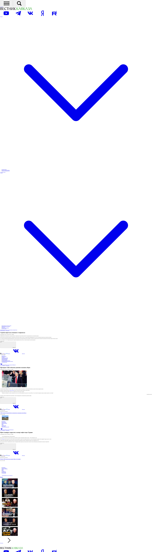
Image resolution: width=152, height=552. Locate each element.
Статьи (4, 172)
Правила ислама (4, 328)
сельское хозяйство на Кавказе (6, 360)
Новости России (4, 356)
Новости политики (4, 423)
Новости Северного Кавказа (6, 170)
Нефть (3, 485)
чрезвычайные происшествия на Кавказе (7, 361)
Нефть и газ (3, 327)
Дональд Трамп (12, 390)
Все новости (7, 330)
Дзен (2, 353)
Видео (1, 493)
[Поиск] (19, 3)
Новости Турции (4, 484)
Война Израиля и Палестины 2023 (6, 325)
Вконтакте (23, 353)
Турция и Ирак (4, 489)
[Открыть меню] (6, 3)
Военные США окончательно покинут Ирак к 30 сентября (10, 475)
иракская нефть (4, 488)
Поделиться (14, 347)
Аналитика (1, 172)
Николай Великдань (4, 359)
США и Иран (4, 426)
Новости (5, 353)
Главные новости (4, 169)
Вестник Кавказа (2, 330)
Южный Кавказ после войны (6, 326)
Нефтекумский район (5, 358)
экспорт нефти (4, 487)
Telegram (8, 353)
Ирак (2, 486)
